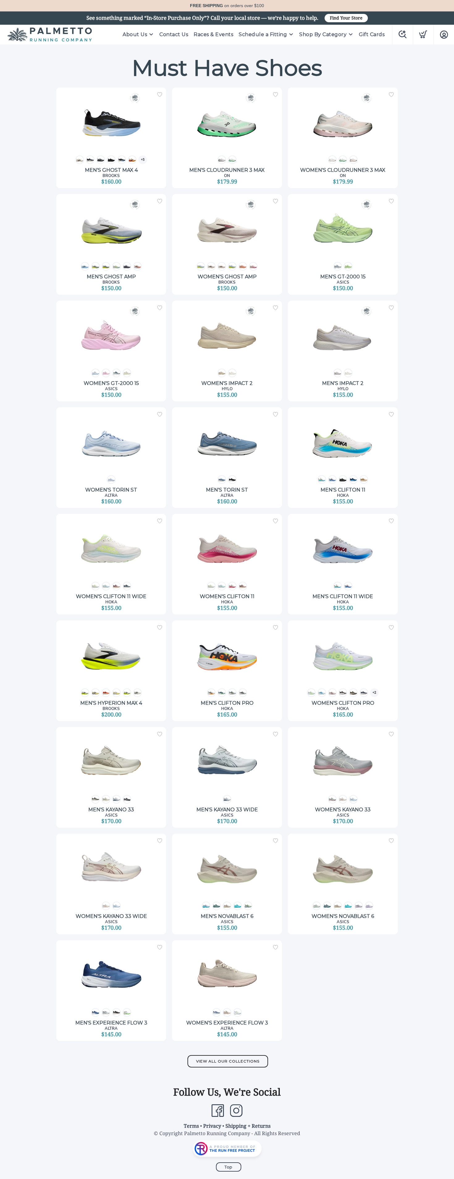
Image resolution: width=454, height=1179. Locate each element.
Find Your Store (346, 17)
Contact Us (173, 34)
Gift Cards (372, 34)
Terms (191, 1126)
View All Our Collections (227, 1061)
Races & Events (213, 34)
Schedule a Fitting (263, 34)
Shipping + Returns (248, 1126)
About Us (135, 34)
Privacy (212, 1126)
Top (229, 1166)
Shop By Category (323, 34)
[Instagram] (236, 1110)
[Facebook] (217, 1110)
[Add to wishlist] (160, 94)
